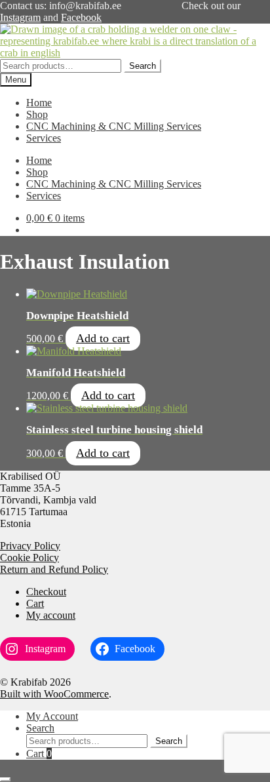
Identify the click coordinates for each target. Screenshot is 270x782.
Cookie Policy (29, 557)
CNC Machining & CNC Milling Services (113, 126)
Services (43, 138)
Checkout (46, 591)
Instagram (20, 17)
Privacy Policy (30, 545)
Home (39, 102)
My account (50, 615)
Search (142, 66)
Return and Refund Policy (54, 569)
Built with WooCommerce (54, 693)
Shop (37, 114)
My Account (52, 716)
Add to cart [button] (103, 338)
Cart (35, 603)
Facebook (81, 17)
